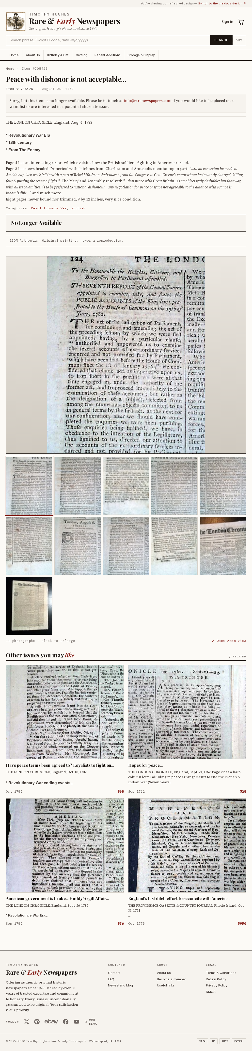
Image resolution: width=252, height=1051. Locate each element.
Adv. (239, 40)
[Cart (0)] (241, 22)
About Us (33, 55)
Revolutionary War (49, 208)
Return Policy (216, 979)
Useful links (166, 985)
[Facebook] (65, 1021)
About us (164, 973)
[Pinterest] (37, 1021)
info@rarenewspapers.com (148, 100)
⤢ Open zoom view (229, 641)
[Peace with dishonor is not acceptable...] (29, 486)
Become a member (171, 979)
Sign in (227, 21)
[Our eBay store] (51, 1021)
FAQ (111, 979)
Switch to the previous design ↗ (222, 3)
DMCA (211, 992)
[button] (126, 355)
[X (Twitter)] (26, 1021)
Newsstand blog (120, 985)
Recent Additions (107, 55)
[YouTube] (76, 1021)
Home (14, 55)
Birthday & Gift (58, 55)
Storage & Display (141, 55)
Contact (114, 973)
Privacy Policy (216, 985)
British (78, 208)
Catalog (82, 55)
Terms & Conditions (221, 973)
